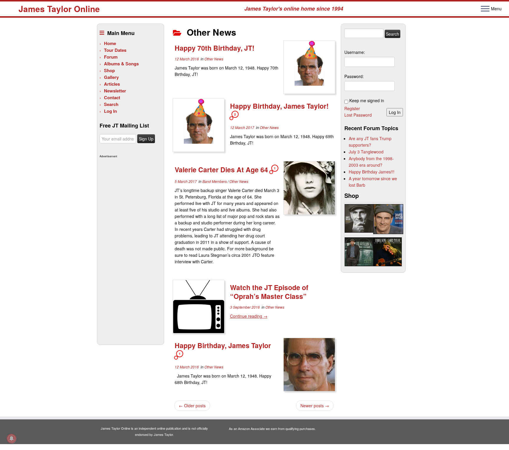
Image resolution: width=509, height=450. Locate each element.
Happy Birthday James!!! (371, 172)
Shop (109, 70)
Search (111, 104)
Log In (110, 111)
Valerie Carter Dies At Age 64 (221, 169)
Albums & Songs (121, 63)
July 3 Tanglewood (366, 152)
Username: (354, 52)
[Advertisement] (130, 248)
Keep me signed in (366, 100)
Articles (112, 84)
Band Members (215, 181)
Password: (354, 76)
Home (110, 43)
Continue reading (248, 316)
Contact (112, 97)
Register (352, 108)
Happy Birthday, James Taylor (223, 345)
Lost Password (358, 115)
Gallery (111, 77)
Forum (111, 57)
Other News (213, 58)
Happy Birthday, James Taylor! (279, 106)
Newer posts (314, 405)
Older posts (192, 405)
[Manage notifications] (11, 438)
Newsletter (115, 90)
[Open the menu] (485, 9)
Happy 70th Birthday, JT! (214, 48)
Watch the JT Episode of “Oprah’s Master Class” (269, 291)
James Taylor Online (59, 9)
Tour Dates (115, 50)
